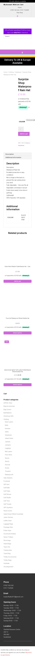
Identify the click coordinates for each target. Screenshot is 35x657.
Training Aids (8, 550)
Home (5, 72)
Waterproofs (9, 474)
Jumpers (8, 445)
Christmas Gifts (8, 416)
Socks (7, 468)
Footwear (7, 481)
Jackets (7, 442)
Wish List (16, 5)
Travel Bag (7, 553)
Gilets (7, 432)
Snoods (7, 465)
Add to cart (24, 134)
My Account (8, 5)
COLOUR (22, 122)
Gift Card (6, 484)
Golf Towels (7, 504)
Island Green (9, 438)
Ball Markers (8, 413)
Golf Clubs (7, 491)
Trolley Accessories (10, 557)
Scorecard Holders (10, 534)
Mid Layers (8, 451)
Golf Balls (7, 488)
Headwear (18, 72)
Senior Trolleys (8, 537)
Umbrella (6, 563)
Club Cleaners (8, 478)
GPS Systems (8, 507)
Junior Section (8, 517)
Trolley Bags (8, 560)
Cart (21, 5)
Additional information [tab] (13, 157)
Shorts (7, 458)
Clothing (11, 72)
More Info (28, 652)
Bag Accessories (9, 406)
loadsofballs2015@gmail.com (13, 597)
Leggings (8, 448)
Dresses (7, 428)
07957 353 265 (14, 10)
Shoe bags (7, 540)
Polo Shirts (8, 455)
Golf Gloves (7, 494)
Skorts (7, 461)
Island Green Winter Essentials (13, 514)
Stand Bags (7, 544)
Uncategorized (8, 567)
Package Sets (8, 527)
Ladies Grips (8, 520)
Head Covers (8, 511)
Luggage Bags (8, 524)
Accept (3, 655)
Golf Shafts (7, 497)
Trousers (8, 471)
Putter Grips (7, 530)
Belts (6, 425)
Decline (8, 655)
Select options (17, 333)
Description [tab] (10, 154)
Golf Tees (7, 501)
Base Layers (9, 422)
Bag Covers (7, 409)
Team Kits (7, 547)
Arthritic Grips (8, 403)
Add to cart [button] (17, 281)
